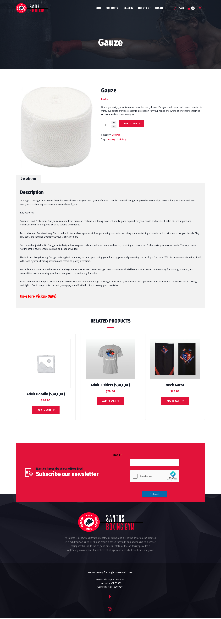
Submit (154, 494)
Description (28, 178)
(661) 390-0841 (116, 586)
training (121, 139)
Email (117, 455)
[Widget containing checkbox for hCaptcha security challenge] (154, 476)
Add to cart (130, 123)
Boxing (116, 134)
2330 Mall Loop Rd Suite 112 (110, 579)
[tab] (28, 179)
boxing (111, 139)
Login (180, 8)
